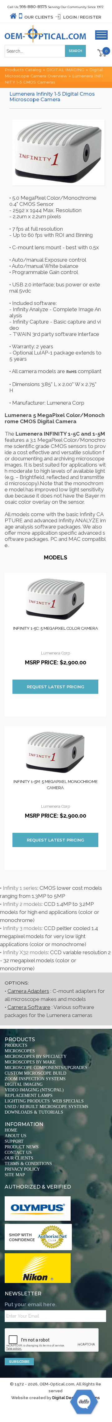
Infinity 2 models (22, 904)
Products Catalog (23, 69)
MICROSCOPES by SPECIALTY (36, 1056)
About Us (15, 1135)
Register (90, 17)
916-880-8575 (33, 6)
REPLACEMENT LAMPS (29, 1095)
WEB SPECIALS (68, 1101)
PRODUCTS (16, 1045)
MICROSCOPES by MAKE (30, 1062)
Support (14, 1141)
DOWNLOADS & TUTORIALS (34, 1112)
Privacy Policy (22, 1169)
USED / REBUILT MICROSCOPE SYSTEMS (46, 1106)
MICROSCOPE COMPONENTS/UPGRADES (46, 1067)
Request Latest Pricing (55, 686)
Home (11, 1130)
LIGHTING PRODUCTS (27, 1101)
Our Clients (38, 17)
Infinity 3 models (22, 928)
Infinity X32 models (25, 952)
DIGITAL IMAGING (65, 69)
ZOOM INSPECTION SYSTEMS (35, 1078)
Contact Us (18, 1152)
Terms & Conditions (28, 1163)
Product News (22, 1147)
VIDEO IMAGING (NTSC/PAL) (34, 1090)
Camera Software (28, 1007)
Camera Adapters (28, 991)
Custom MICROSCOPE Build (35, 1073)
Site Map (15, 1174)
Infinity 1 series (20, 888)
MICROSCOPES (20, 1051)
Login (70, 17)
